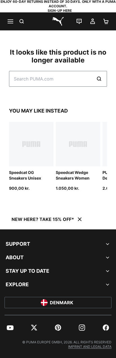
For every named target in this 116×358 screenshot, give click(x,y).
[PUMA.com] (58, 21)
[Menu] (10, 21)
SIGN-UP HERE (60, 10)
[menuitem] (10, 327)
